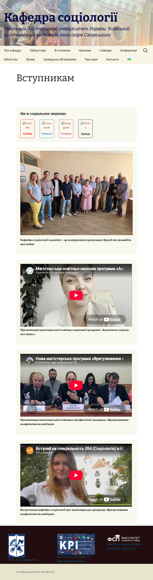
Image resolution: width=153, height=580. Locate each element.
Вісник (30, 59)
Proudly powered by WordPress (35, 572)
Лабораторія (38, 50)
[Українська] (129, 59)
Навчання (85, 50)
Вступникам (62, 50)
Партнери (91, 59)
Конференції (128, 50)
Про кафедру (12, 50)
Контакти (112, 59)
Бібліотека (11, 59)
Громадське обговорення (59, 59)
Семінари (106, 50)
